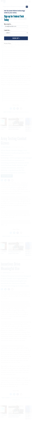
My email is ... (8, 24)
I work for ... (7, 30)
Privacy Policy (7, 43)
